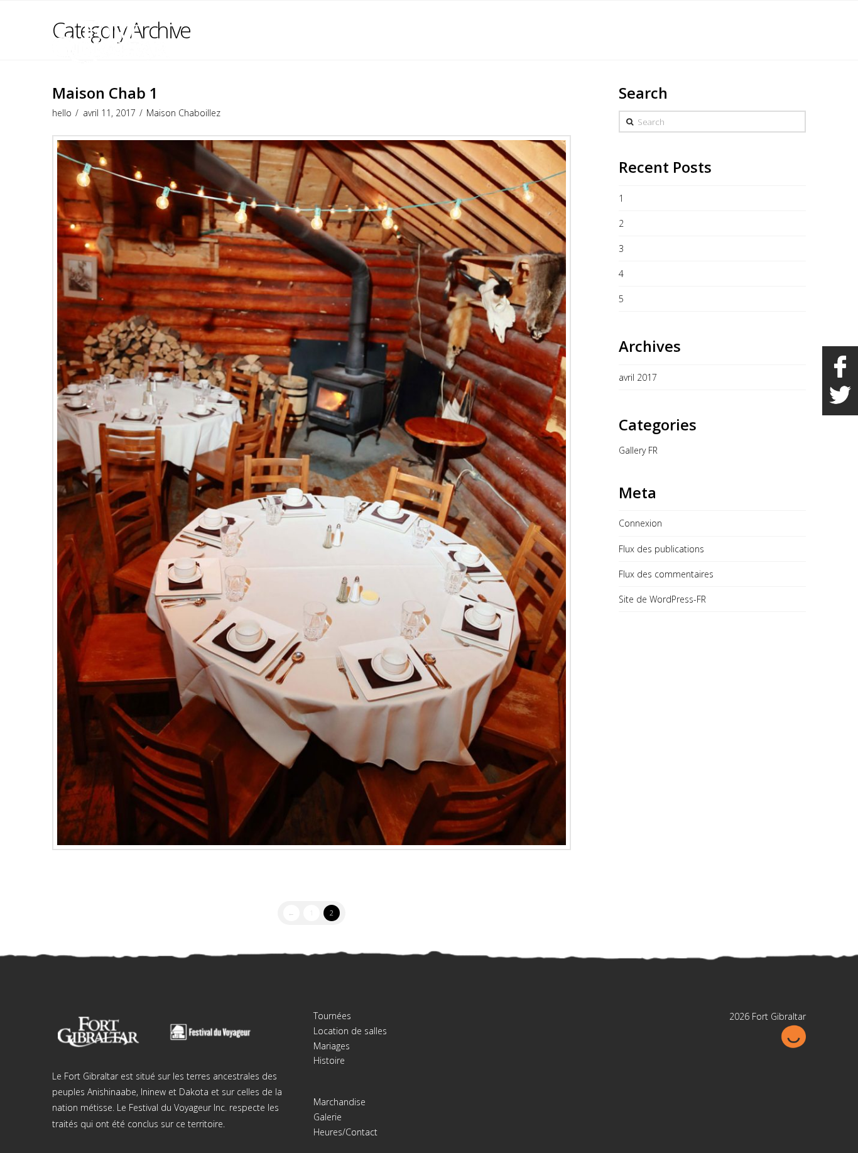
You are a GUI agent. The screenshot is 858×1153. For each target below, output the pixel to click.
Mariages (331, 1046)
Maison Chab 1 (105, 93)
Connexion (640, 523)
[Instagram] (796, 20)
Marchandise (339, 1102)
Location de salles (350, 1031)
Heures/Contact (345, 1132)
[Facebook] (772, 20)
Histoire (329, 1060)
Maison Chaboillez (183, 113)
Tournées (332, 1016)
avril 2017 (638, 377)
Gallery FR (638, 450)
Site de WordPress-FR (662, 599)
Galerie (327, 1117)
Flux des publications (661, 549)
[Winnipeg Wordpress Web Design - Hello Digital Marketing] (793, 1035)
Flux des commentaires (666, 574)
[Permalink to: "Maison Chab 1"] (311, 492)
